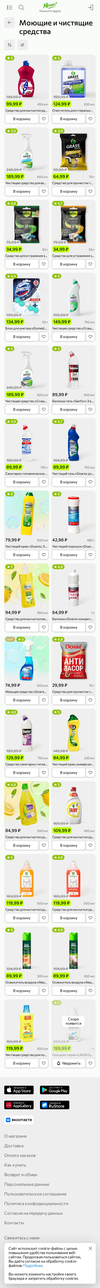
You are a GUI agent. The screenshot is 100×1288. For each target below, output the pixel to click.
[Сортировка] (9, 45)
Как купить (15, 1164)
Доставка (13, 1145)
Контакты (14, 1222)
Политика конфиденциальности (36, 1203)
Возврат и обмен (20, 1174)
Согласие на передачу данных (33, 1212)
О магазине (15, 1135)
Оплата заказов (19, 1155)
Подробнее (32, 1265)
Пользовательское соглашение (35, 1193)
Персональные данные (26, 1184)
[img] (90, 1248)
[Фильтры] (22, 45)
